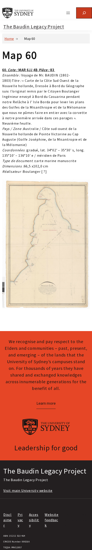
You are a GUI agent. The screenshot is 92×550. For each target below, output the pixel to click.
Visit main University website (27, 490)
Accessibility (34, 519)
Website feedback (52, 519)
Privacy (20, 519)
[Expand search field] (84, 12)
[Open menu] (68, 13)
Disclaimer (7, 519)
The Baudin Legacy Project (33, 26)
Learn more (46, 403)
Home (9, 38)
